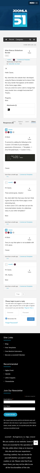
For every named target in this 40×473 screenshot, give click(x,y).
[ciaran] (6, 130)
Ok (36, 442)
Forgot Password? (11, 323)
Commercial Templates (23, 59)
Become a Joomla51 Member (15, 355)
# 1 (8, 176)
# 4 (8, 288)
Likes (14, 121)
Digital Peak (9, 370)
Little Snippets (10, 378)
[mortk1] (6, 60)
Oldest (33, 121)
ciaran (10, 129)
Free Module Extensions (13, 351)
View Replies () (30, 45)
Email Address (8, 399)
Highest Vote (20, 123)
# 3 (8, 258)
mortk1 (9, 59)
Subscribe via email (14, 64)
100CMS (7, 374)
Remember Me (12, 318)
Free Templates (10, 347)
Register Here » (29, 308)
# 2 (8, 224)
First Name (7, 406)
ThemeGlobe (9, 381)
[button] (33, 3)
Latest (27, 121)
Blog (6, 344)
